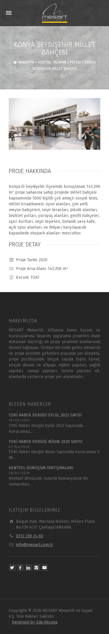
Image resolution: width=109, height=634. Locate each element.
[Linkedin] (28, 567)
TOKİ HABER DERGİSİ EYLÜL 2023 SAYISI (45, 415)
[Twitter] (12, 567)
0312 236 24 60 (29, 536)
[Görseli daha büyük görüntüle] (54, 124)
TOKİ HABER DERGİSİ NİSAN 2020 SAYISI (46, 441)
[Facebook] (20, 567)
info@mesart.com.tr (34, 544)
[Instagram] (36, 567)
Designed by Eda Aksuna (34, 622)
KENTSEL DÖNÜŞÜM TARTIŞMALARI (41, 467)
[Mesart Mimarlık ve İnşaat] (54, 12)
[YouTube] (44, 567)
